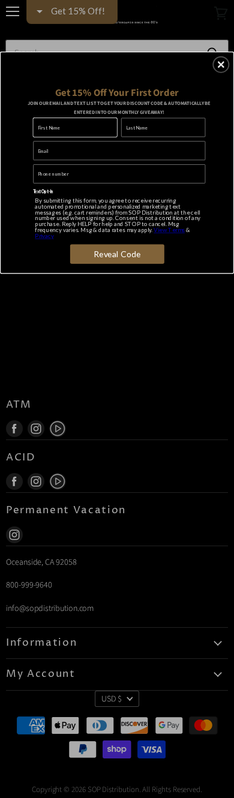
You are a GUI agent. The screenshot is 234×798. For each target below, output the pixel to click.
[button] (221, 64)
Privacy (44, 235)
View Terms (169, 229)
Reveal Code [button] (117, 254)
